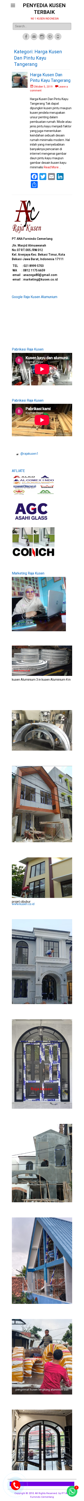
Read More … (52, 167)
